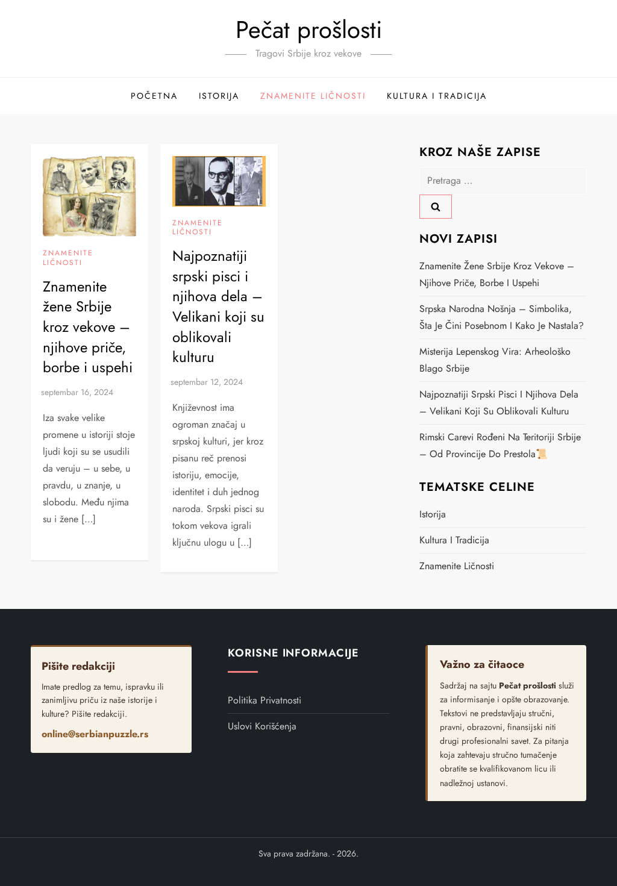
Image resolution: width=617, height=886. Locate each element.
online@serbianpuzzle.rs (95, 734)
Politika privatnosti (264, 700)
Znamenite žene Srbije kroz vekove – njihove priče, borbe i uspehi (88, 327)
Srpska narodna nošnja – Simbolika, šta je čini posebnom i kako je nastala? (501, 317)
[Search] (435, 207)
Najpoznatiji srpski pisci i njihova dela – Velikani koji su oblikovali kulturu (218, 306)
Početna (154, 96)
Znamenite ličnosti (313, 96)
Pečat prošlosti (309, 29)
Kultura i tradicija (437, 96)
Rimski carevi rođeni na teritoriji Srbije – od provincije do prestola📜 (500, 445)
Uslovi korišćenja (262, 726)
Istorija (219, 96)
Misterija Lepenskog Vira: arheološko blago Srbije (495, 360)
